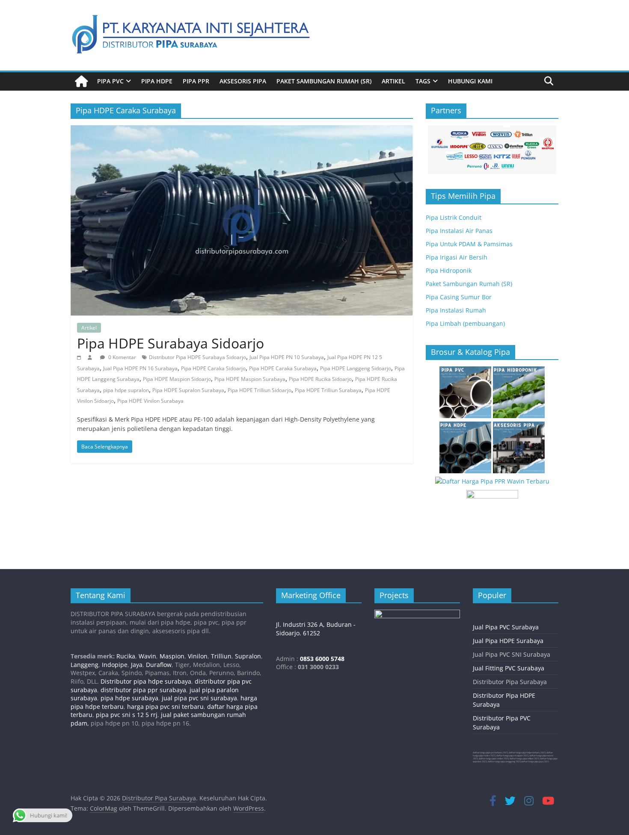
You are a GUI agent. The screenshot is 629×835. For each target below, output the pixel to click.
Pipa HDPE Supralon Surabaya (188, 390)
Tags (422, 81)
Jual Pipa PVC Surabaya (506, 627)
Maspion (172, 656)
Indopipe (115, 665)
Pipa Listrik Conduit (453, 217)
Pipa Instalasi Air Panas (459, 231)
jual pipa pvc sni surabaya (199, 698)
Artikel (393, 81)
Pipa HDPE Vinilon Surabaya (150, 400)
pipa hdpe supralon (126, 390)
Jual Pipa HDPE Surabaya (508, 641)
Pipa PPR (196, 81)
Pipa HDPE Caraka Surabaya (283, 368)
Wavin (147, 656)
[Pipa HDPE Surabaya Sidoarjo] (242, 130)
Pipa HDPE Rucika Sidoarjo (320, 379)
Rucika (125, 656)
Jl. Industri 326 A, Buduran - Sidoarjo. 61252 (316, 628)
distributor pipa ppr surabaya (143, 690)
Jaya (136, 665)
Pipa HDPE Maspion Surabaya (249, 379)
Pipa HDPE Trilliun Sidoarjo (259, 390)
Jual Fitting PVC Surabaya (508, 668)
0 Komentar (121, 357)
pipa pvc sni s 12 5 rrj (126, 715)
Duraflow (159, 665)
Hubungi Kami (470, 81)
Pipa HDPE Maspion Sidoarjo (177, 379)
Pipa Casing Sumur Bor (459, 297)
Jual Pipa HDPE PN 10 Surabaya (286, 357)
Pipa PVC (110, 81)
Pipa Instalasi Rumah (456, 310)
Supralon (248, 656)
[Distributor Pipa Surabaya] (81, 81)
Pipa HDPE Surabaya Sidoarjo (170, 343)
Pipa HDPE (156, 81)
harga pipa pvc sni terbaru (165, 706)
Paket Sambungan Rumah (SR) (323, 81)
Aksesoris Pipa (243, 81)
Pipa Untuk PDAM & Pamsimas (469, 244)
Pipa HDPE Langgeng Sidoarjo (355, 368)
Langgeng (84, 665)
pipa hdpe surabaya (129, 698)
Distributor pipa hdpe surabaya (145, 681)
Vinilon (198, 656)
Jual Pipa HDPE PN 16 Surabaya (140, 368)
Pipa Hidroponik (449, 270)
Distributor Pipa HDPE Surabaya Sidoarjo (197, 357)
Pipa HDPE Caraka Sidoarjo (213, 368)
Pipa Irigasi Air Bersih (456, 257)
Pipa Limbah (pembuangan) (465, 323)
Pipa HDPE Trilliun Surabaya (328, 390)
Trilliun (221, 656)
